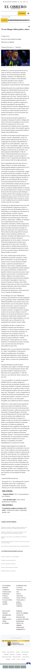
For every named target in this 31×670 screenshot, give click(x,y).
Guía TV (13, 659)
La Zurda (23, 659)
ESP (18, 1)
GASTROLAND (6, 615)
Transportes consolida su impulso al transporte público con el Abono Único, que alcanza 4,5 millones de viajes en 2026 (14, 528)
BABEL (4, 617)
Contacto (18, 652)
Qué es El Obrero (10, 652)
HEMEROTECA (20, 629)
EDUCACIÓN (6, 611)
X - (11, 640)
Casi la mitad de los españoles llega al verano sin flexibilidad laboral (15, 546)
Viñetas (5, 596)
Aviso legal (25, 654)
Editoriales (6, 594)
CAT (27, 1)
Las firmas (6, 598)
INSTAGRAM (20, 621)
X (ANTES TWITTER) (22, 619)
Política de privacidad (6, 656)
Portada (4, 652)
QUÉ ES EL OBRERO (22, 613)
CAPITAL (5, 604)
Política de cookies (17, 656)
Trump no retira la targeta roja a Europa (9, 567)
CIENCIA (5, 613)
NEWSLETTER (20, 617)
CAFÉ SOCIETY (6, 619)
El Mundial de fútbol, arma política (8, 571)
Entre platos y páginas (20, 601)
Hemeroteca (12, 654)
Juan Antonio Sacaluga (14, 39)
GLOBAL (4, 602)
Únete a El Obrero (25, 652)
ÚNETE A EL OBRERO (19, 624)
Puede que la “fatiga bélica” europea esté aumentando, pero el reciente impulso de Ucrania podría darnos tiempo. (14, 532)
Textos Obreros (21, 598)
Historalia (20, 596)
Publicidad (6, 654)
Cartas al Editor (7, 600)
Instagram (8, 659)
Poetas (19, 594)
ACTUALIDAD (6, 586)
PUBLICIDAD (20, 627)
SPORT (4, 621)
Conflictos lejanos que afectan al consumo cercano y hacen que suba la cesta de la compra (15, 542)
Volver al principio (16, 638)
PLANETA (19, 604)
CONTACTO (19, 615)
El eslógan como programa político (8, 560)
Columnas (6, 590)
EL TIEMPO (5, 623)
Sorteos (18, 659)
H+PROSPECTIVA (21, 586)
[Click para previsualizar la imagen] (15, 58)
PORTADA (19, 611)
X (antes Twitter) (25, 656)
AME (24, 1)
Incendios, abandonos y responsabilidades (10, 556)
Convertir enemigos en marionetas (8, 563)
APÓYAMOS (26, 640)
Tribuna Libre (7, 592)
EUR (21, 1)
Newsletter (19, 654)
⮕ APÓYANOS (22, 13)
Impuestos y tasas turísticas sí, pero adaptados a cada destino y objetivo (14, 537)
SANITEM (19, 606)
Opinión (11, 42)
